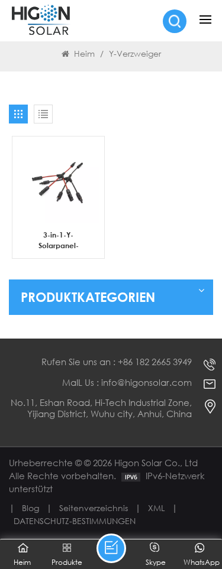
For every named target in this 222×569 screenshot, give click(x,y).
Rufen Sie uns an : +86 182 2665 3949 (116, 362)
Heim (84, 53)
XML (156, 507)
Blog (30, 507)
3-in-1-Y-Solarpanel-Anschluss (58, 240)
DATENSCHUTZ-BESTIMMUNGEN (75, 520)
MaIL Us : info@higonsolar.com (127, 382)
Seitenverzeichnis (93, 507)
